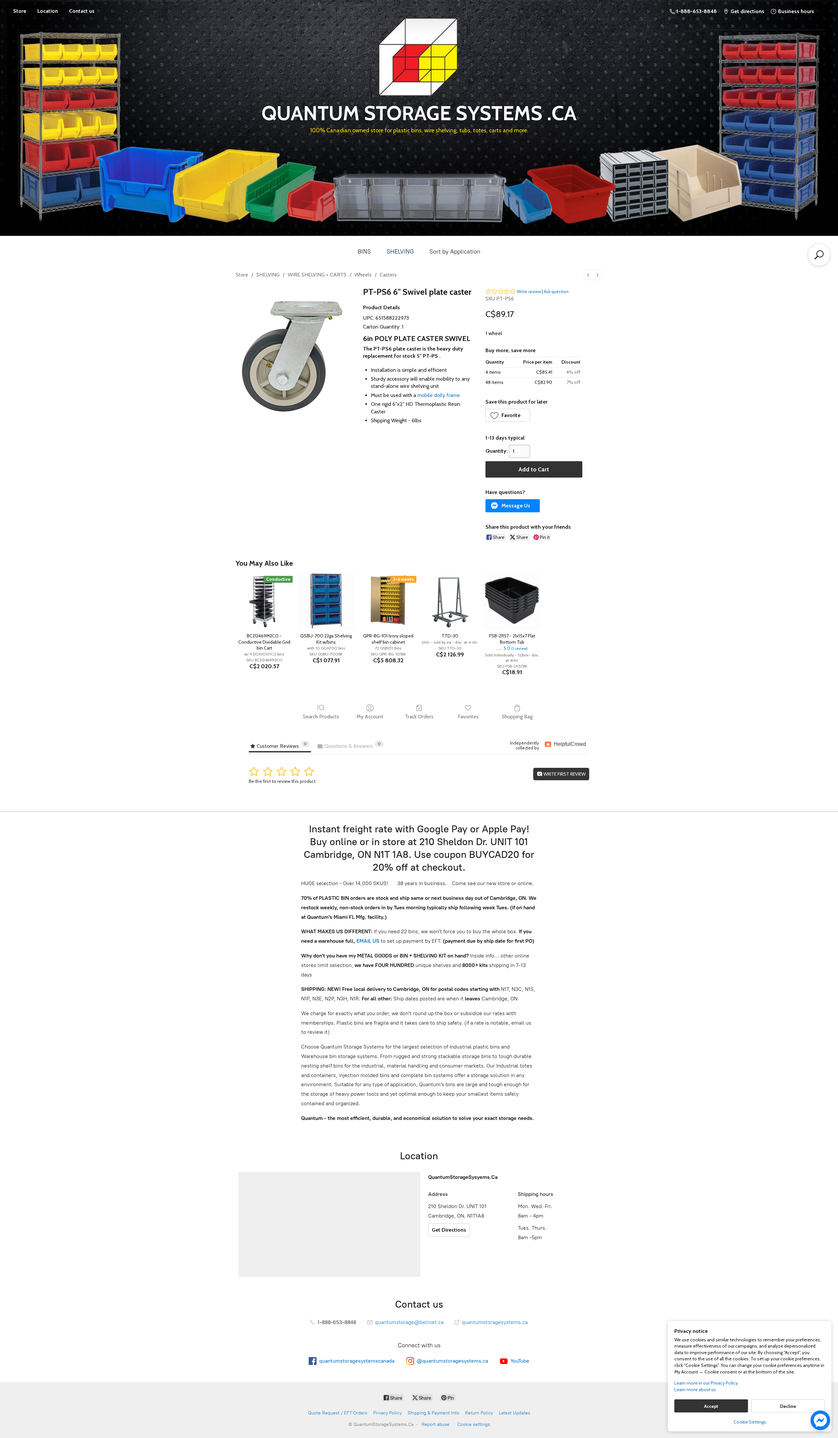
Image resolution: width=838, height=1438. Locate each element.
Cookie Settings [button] (750, 1422)
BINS (364, 251)
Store (19, 11)
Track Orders (419, 716)
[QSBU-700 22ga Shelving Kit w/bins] (326, 601)
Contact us (82, 11)
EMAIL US (367, 941)
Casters (388, 275)
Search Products (321, 716)
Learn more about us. (695, 1389)
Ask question (556, 291)
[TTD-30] (450, 601)
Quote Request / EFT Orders (337, 1413)
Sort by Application (454, 251)
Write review (529, 291)
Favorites (468, 716)
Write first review (564, 774)
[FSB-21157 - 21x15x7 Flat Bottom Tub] (511, 601)
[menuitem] (588, 275)
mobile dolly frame (438, 395)
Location (47, 11)
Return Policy (479, 1413)
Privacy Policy (387, 1413)
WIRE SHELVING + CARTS (317, 275)
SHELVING (400, 251)
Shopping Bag (517, 716)
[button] (507, 415)
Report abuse (435, 1424)
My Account (369, 716)
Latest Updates (514, 1413)
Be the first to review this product (282, 781)
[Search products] (819, 255)
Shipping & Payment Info (433, 1413)
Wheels (363, 275)
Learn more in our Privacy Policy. (706, 1383)
